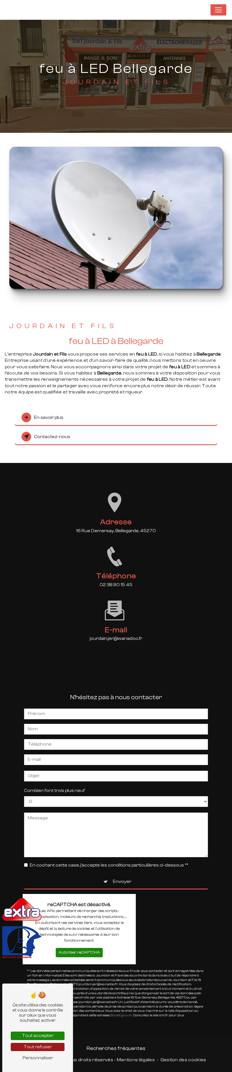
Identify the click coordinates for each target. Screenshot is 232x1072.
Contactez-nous (52, 436)
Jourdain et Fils (186, 10)
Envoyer (122, 881)
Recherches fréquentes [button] (116, 1048)
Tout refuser (37, 1046)
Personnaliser (38, 1057)
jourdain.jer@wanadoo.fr (116, 638)
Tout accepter (37, 1035)
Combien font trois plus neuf (54, 790)
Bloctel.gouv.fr (121, 1015)
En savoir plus (48, 417)
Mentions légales (136, 1059)
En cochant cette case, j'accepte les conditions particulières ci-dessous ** (109, 865)
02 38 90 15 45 (116, 584)
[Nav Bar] (218, 10)
